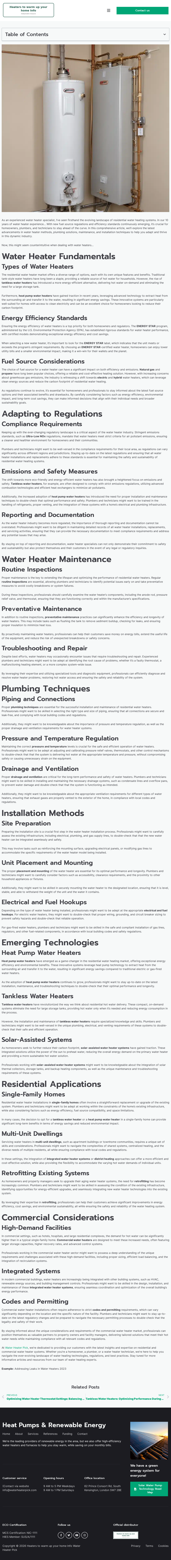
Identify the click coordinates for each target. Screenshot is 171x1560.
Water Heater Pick (16, 1347)
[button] (108, 11)
